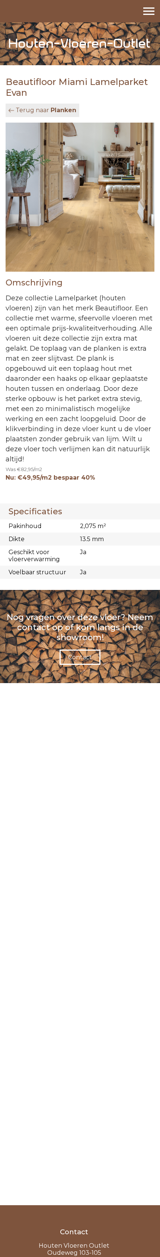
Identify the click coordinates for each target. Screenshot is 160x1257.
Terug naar (46, 110)
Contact (80, 657)
